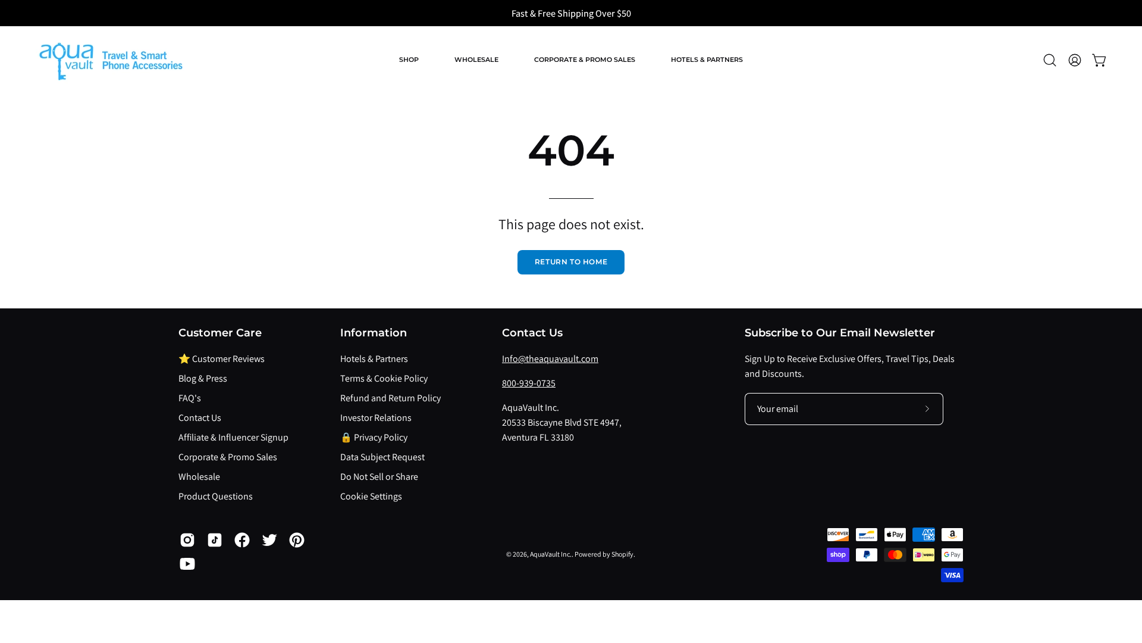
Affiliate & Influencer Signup (233, 437)
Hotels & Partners (374, 358)
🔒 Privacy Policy (373, 437)
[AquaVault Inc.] (110, 60)
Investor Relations (376, 417)
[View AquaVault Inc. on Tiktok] (215, 540)
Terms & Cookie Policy (384, 378)
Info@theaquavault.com (550, 358)
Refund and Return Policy (390, 398)
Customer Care (220, 332)
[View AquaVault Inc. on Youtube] (187, 564)
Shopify (622, 554)
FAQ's (189, 398)
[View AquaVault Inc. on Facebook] (242, 540)
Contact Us (199, 417)
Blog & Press (202, 378)
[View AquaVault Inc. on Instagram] (187, 540)
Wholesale (199, 476)
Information (373, 332)
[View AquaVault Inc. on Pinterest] (297, 540)
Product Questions (215, 496)
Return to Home (571, 261)
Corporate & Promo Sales (227, 457)
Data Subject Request (382, 457)
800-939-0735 (529, 383)
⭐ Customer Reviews (221, 358)
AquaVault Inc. (551, 554)
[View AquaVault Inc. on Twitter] (269, 540)
